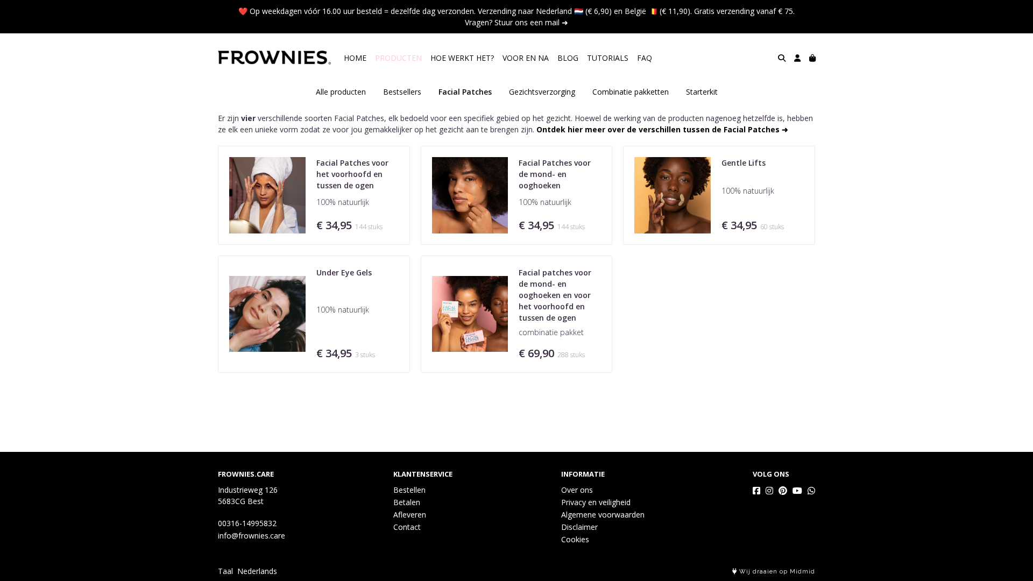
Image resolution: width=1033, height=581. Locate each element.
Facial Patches (465, 92)
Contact (407, 527)
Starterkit (702, 92)
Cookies (575, 539)
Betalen (406, 502)
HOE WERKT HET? (462, 58)
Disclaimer (579, 527)
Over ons (577, 490)
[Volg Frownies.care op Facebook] (756, 491)
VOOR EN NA (526, 58)
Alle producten (341, 92)
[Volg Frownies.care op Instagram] (769, 491)
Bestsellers (402, 92)
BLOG (567, 58)
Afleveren (409, 514)
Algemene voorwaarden (603, 514)
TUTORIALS (607, 58)
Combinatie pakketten (630, 92)
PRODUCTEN (398, 58)
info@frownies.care (251, 535)
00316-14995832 (247, 523)
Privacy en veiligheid (596, 502)
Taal (225, 571)
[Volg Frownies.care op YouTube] (797, 491)
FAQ (644, 58)
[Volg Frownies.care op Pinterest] (783, 491)
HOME (355, 58)
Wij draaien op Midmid (776, 571)
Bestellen (409, 490)
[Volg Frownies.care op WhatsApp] (811, 491)
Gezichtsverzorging (542, 92)
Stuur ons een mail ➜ (531, 22)
